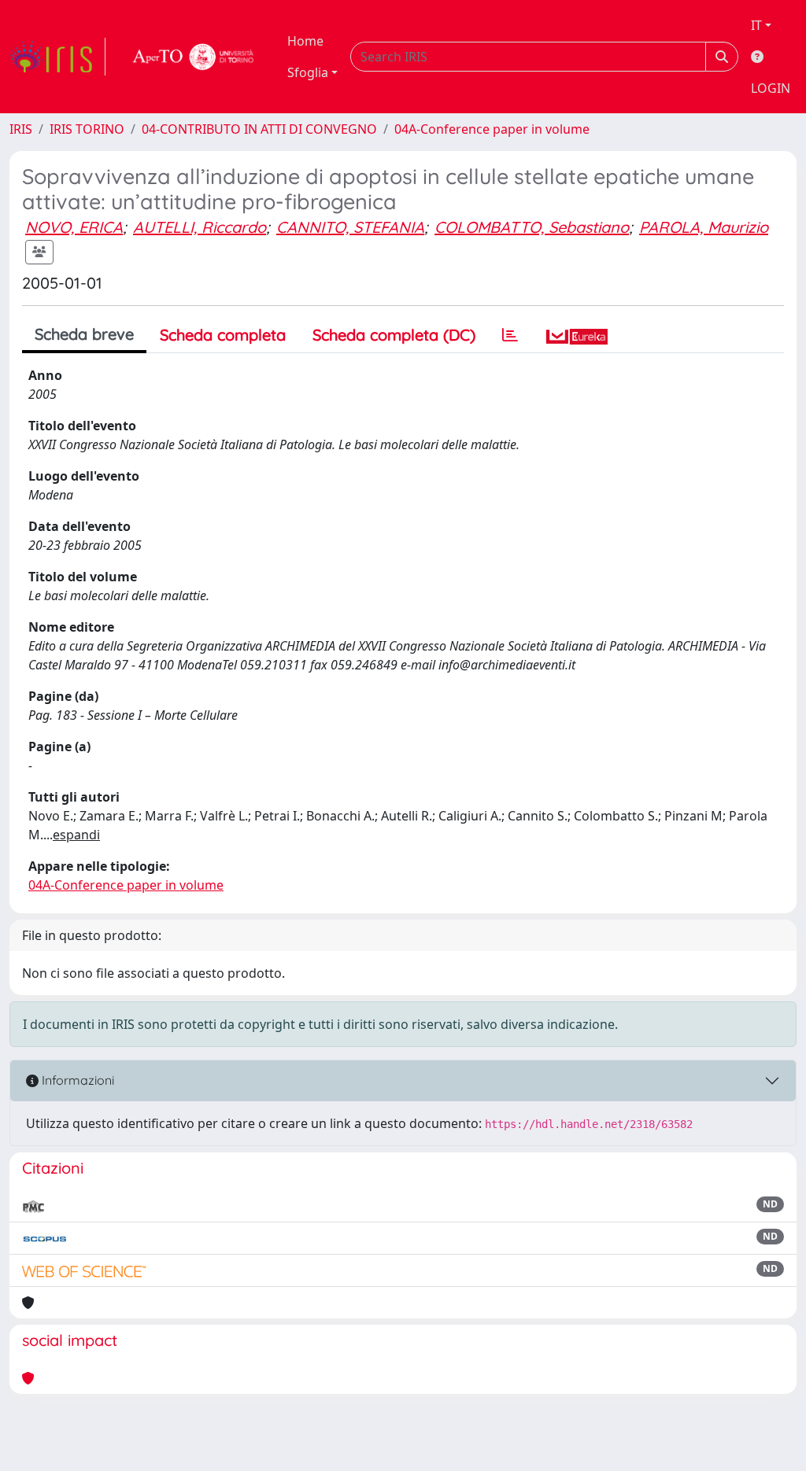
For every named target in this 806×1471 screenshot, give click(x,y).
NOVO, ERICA (74, 227)
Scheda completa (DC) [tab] (393, 335)
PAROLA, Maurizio (703, 227)
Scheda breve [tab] (84, 334)
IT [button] (756, 25)
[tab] (510, 335)
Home (305, 41)
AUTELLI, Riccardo (199, 227)
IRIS (20, 129)
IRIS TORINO (87, 129)
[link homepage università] (193, 57)
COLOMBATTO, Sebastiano (531, 227)
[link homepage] (57, 57)
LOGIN (770, 88)
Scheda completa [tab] (223, 335)
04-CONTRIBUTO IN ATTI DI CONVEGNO (259, 129)
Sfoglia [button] (307, 72)
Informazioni (76, 1080)
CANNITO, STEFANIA (350, 227)
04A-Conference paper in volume (492, 129)
